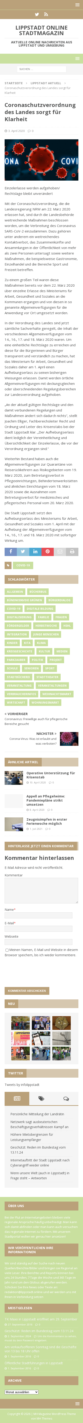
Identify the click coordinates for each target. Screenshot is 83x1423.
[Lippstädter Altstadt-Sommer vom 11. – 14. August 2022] (20, 1038)
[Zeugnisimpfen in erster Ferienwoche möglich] (14, 824)
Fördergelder (18, 626)
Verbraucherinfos (21, 694)
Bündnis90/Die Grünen (24, 600)
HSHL (67, 626)
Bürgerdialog (59, 600)
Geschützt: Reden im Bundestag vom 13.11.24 (39, 1331)
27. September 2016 (20, 1324)
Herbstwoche (46, 626)
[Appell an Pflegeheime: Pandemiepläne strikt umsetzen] (14, 801)
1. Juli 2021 (36, 828)
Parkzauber (16, 660)
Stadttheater (47, 677)
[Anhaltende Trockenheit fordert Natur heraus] (61, 1053)
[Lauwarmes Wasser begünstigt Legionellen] (61, 1038)
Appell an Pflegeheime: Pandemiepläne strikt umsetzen (46, 800)
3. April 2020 (16, 131)
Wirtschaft (16, 703)
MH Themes (44, 1418)
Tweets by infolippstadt (22, 1084)
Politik (37, 660)
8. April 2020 (37, 809)
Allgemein (15, 592)
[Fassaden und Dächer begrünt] (20, 1053)
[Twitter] (37, 14)
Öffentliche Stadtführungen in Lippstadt (34, 1363)
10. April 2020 (38, 782)
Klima (41, 643)
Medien (62, 651)
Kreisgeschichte (19, 651)
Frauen (61, 617)
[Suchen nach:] (41, 69)
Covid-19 (23, 565)
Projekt (56, 660)
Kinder (12, 643)
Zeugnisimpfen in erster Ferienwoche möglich (47, 821)
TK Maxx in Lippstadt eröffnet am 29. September (41, 1319)
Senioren (31, 668)
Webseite (11, 936)
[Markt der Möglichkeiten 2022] (41, 1023)
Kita (27, 643)
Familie (43, 617)
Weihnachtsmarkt (56, 694)
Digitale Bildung (40, 609)
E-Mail (9, 923)
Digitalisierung (19, 617)
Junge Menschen (46, 634)
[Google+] (46, 14)
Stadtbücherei (18, 677)
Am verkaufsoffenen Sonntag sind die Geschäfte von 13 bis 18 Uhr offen (41, 1349)
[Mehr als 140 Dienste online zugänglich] (41, 1038)
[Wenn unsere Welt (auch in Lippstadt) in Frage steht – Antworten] (20, 1023)
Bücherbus (38, 592)
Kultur (44, 651)
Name (9, 909)
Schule (12, 668)
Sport (50, 668)
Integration (17, 634)
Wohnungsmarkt (45, 703)
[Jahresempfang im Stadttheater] (61, 1023)
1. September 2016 (19, 1356)
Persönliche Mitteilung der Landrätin (37, 1114)
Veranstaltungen (52, 686)
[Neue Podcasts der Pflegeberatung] (41, 1053)
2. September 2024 (19, 1336)
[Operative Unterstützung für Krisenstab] (14, 778)
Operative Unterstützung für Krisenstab (51, 775)
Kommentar (14, 875)
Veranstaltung (19, 686)
